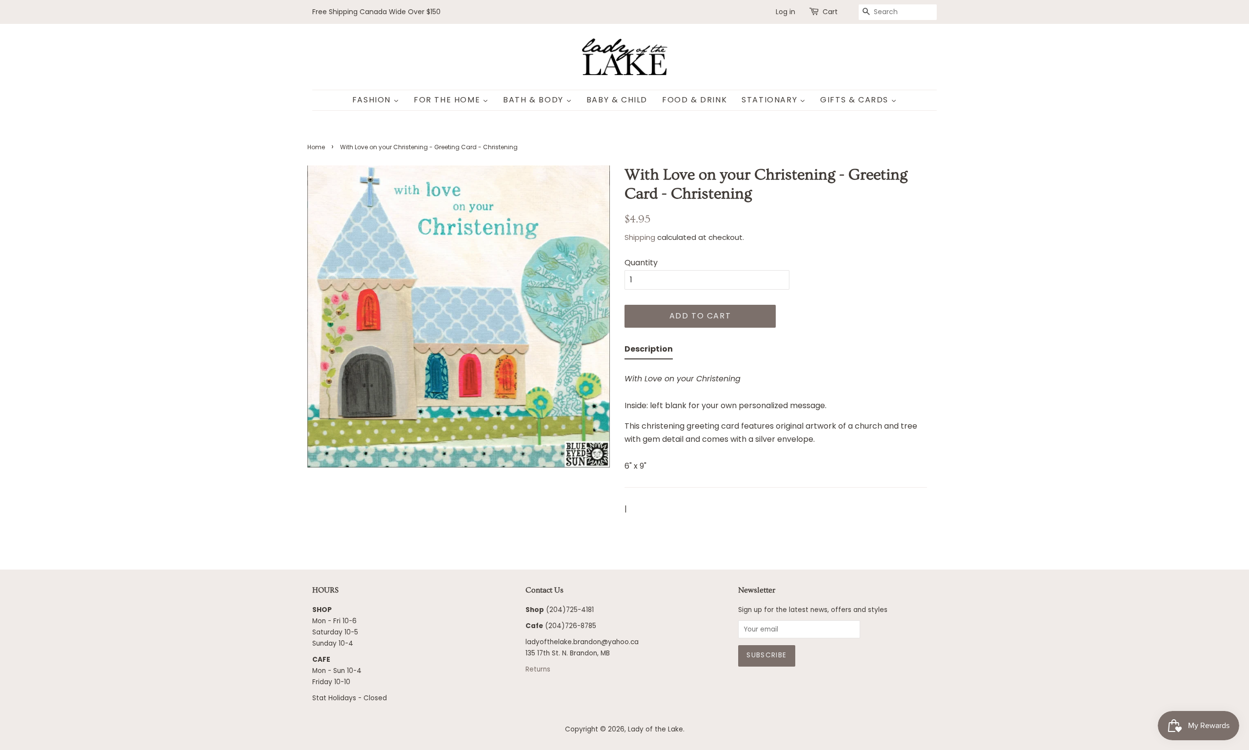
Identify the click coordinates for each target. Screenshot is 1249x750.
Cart (830, 12)
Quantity (641, 262)
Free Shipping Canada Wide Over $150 (376, 12)
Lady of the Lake (655, 729)
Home (316, 147)
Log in (785, 12)
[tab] (648, 350)
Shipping (639, 237)
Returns (537, 669)
